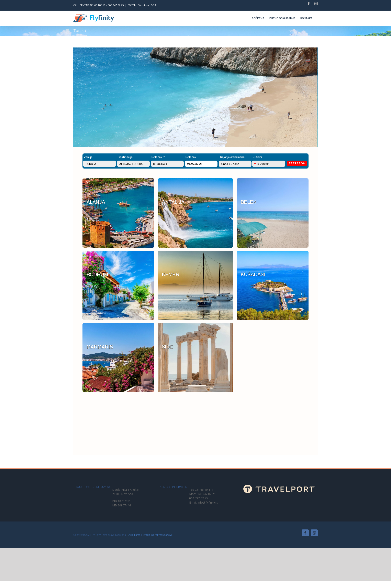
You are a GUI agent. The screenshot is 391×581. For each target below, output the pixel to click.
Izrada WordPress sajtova (157, 535)
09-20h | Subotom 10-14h (142, 5)
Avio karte (134, 535)
